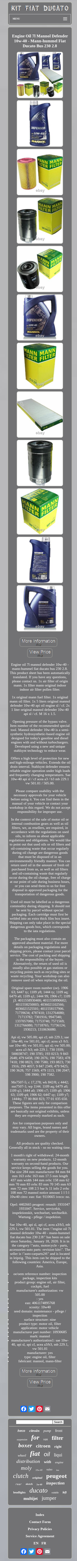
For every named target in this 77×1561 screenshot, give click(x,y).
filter (57, 1438)
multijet (30, 1498)
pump (47, 1431)
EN (36, 1543)
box (57, 1470)
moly (26, 1468)
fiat (35, 1453)
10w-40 (39, 1470)
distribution (28, 1461)
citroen (43, 1445)
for (35, 1437)
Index (40, 1515)
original (37, 1477)
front (58, 1430)
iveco (21, 1430)
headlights (19, 1492)
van (45, 1439)
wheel (22, 1455)
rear (18, 1484)
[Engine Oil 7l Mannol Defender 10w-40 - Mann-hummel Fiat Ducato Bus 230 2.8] (39, 75)
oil (47, 1454)
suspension (22, 1439)
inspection (55, 1483)
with (47, 1462)
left (65, 1492)
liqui (58, 1454)
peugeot (56, 1475)
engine (59, 1462)
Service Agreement (40, 1536)
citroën (34, 1431)
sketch (29, 1483)
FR (43, 1543)
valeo (49, 1469)
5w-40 (39, 1484)
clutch (20, 1475)
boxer (25, 1445)
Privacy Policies (40, 1529)
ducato (38, 1490)
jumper (49, 1498)
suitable (55, 1492)
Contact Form (40, 1522)
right (58, 1446)
